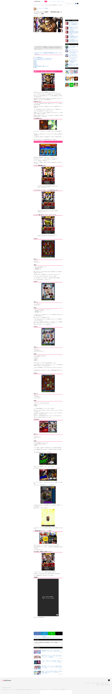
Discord (59, 1)
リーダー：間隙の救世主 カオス (38, 57)
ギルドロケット (63, 1)
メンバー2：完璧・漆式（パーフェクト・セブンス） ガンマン (42, 59)
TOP (42, 1)
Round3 (35, 62)
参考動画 (35, 67)
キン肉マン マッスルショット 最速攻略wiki (40, 636)
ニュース (49, 1)
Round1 (35, 60)
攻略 (45, 1)
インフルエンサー (53, 1)
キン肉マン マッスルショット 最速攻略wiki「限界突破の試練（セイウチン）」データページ (47, 637)
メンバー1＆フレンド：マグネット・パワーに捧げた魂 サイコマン (43, 58)
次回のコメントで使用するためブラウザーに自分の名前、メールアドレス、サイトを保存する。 (47, 642)
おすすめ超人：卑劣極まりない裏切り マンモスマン (41, 66)
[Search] (74, 3)
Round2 (35, 61)
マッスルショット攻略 (42, 8)
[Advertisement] (48, 38)
